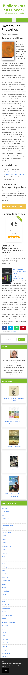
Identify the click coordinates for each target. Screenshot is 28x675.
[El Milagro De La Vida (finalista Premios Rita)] (14, 484)
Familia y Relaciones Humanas (11, 567)
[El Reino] (14, 461)
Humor (4, 587)
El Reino (14, 470)
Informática (13, 331)
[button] (14, 20)
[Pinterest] (22, 327)
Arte (3, 515)
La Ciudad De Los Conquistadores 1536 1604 (14, 399)
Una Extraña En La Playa (14, 446)
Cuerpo (4, 549)
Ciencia (4, 529)
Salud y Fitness (6, 650)
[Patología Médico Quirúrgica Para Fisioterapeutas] (14, 413)
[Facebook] (4, 327)
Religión (4, 646)
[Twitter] (10, 327)
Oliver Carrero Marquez (17, 174)
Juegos (4, 594)
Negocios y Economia (8, 622)
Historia (4, 584)
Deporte (4, 553)
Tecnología (5, 657)
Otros (3, 629)
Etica (3, 563)
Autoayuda (5, 518)
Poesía (4, 632)
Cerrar (5, 670)
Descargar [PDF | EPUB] (14, 206)
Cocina (4, 536)
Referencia (5, 643)
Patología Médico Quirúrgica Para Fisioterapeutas (14, 423)
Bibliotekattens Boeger (14, 8)
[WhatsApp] (16, 327)
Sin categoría (6, 653)
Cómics (4, 539)
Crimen (4, 542)
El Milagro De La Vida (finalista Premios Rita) (14, 495)
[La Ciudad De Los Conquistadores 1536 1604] (14, 391)
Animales (4, 508)
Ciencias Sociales (7, 532)
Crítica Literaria (6, 546)
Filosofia (4, 574)
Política (4, 636)
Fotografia (5, 577)
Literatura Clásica (7, 605)
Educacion (5, 560)
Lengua (4, 598)
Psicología (5, 639)
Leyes (3, 601)
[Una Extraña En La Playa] (14, 438)
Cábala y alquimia (7, 525)
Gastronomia (6, 581)
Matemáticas (6, 608)
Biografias (5, 522)
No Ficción (5, 625)
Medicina (4, 612)
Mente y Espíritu (7, 615)
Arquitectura (6, 511)
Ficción (4, 570)
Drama (4, 556)
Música (4, 619)
